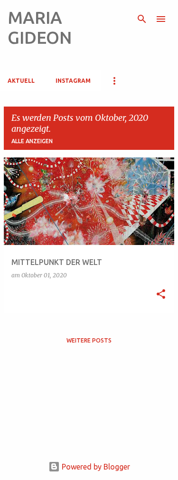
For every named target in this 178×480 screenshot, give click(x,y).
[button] (161, 294)
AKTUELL (21, 81)
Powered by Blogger (95, 466)
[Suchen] (142, 19)
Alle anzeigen (32, 141)
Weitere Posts (89, 340)
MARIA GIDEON (40, 27)
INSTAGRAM (73, 81)
